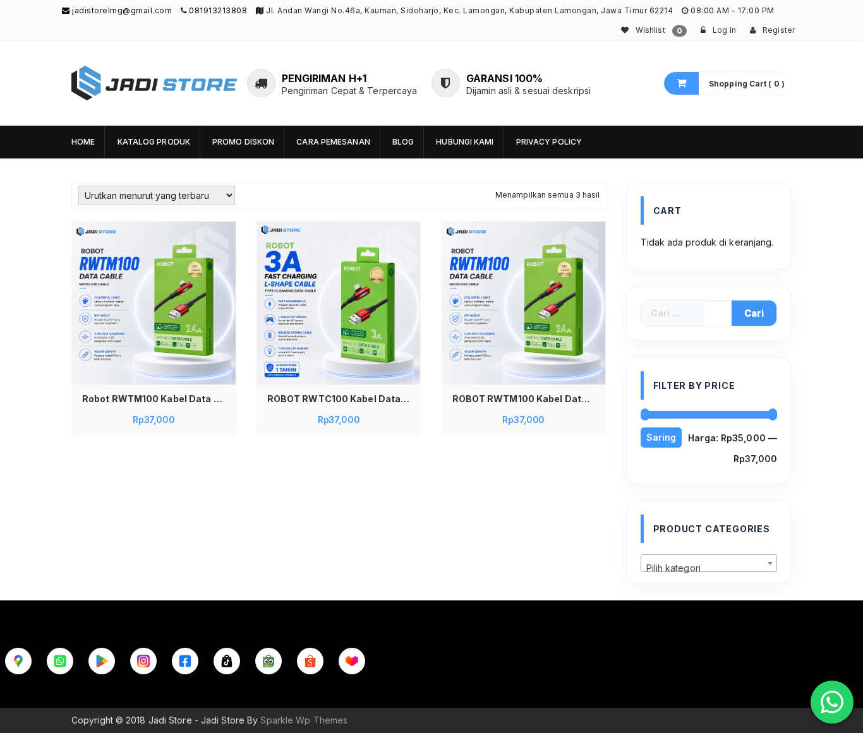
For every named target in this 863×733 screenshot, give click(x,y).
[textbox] (709, 568)
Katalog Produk (154, 141)
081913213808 (218, 10)
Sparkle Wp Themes (303, 720)
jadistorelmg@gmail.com (121, 10)
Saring (661, 437)
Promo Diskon (243, 141)
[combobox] (709, 563)
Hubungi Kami (464, 141)
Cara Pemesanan (333, 141)
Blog (403, 141)
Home (83, 141)
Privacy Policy (549, 141)
